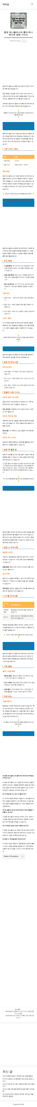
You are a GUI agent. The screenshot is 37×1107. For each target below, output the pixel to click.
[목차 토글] (21, 856)
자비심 (6, 4)
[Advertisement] (18, 64)
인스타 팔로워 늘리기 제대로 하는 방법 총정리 (18, 1076)
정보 (19, 1009)
